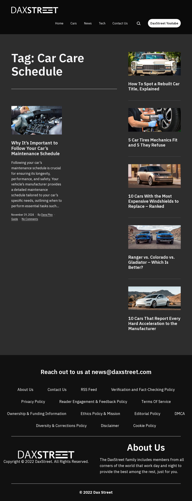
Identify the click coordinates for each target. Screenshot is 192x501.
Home (59, 23)
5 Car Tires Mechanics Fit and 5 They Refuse (152, 142)
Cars (73, 23)
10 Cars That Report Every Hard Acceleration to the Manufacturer (154, 323)
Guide (14, 219)
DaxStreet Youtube (164, 23)
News (88, 23)
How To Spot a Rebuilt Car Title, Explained (154, 86)
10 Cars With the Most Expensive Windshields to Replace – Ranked (153, 201)
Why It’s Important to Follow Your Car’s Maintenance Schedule (35, 148)
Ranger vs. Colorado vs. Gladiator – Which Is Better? (151, 262)
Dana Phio (47, 214)
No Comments (30, 219)
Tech (102, 23)
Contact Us (120, 23)
